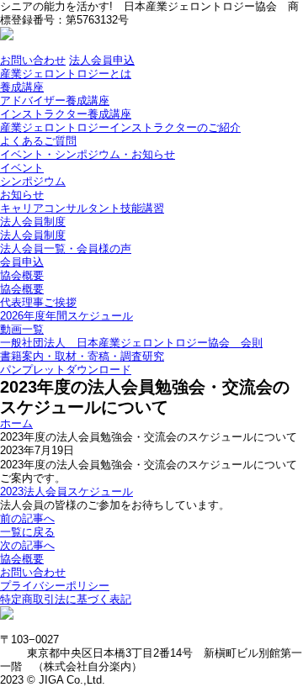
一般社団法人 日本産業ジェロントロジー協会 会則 (131, 342)
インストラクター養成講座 (65, 114)
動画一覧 (22, 329)
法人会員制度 (33, 221)
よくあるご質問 (38, 141)
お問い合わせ (33, 60)
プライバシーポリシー (54, 585)
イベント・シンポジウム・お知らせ (87, 154)
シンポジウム (33, 181)
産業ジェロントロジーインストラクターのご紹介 (120, 127)
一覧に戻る (27, 532)
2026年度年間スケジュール (66, 315)
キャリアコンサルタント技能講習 (82, 208)
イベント (22, 167)
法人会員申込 (102, 60)
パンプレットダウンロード (65, 369)
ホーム (16, 423)
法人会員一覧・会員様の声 (65, 248)
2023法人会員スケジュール (66, 491)
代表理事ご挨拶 (38, 302)
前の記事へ (27, 518)
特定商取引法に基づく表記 (65, 599)
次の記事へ (27, 545)
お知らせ (22, 194)
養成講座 (22, 87)
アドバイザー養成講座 (54, 100)
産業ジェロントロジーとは (65, 73)
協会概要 (22, 275)
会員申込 (22, 262)
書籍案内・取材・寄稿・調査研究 (82, 356)
